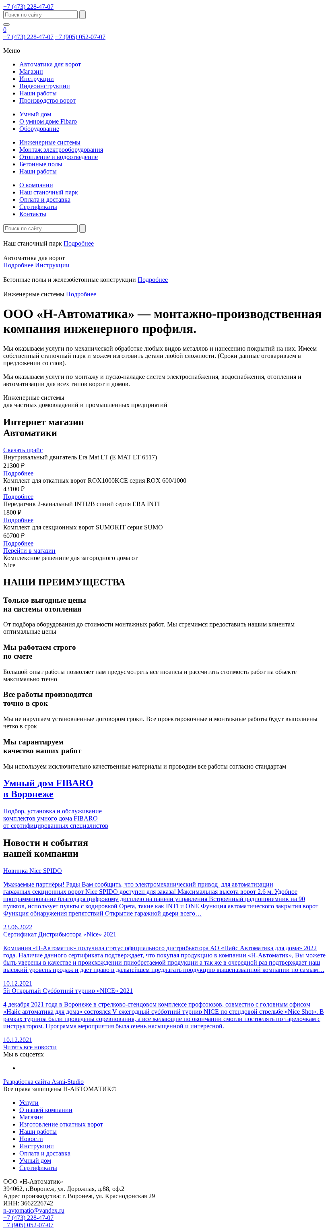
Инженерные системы (49, 142)
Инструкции (36, 78)
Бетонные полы (40, 164)
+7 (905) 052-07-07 (80, 36)
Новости (31, 1138)
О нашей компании (45, 1109)
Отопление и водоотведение (58, 156)
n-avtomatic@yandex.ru (33, 1210)
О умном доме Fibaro (48, 121)
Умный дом (35, 114)
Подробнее (79, 243)
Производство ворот (47, 100)
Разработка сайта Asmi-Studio (43, 1081)
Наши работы (38, 93)
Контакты (32, 214)
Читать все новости (30, 1047)
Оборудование (39, 128)
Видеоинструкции (44, 86)
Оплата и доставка (44, 199)
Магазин (31, 71)
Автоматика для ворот (50, 64)
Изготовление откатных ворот (61, 1124)
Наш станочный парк (48, 192)
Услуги (29, 1102)
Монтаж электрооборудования (61, 149)
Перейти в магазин (29, 550)
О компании (36, 185)
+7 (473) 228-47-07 (28, 6)
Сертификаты (38, 206)
